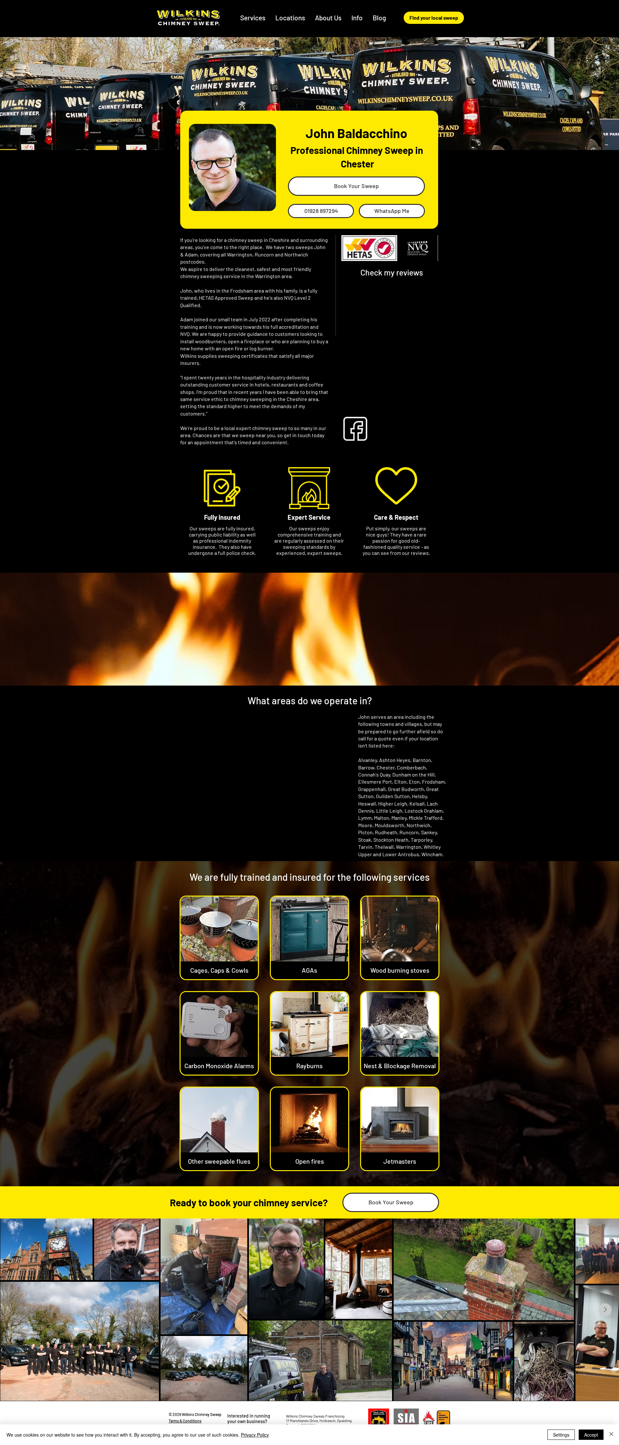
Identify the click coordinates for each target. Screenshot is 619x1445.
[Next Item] (605, 1309)
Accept (591, 1434)
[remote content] (391, 341)
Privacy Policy (255, 1434)
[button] (290, 18)
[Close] (611, 1435)
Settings (561, 1434)
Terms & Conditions (185, 1421)
